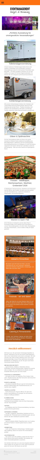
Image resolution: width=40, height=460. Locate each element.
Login (35, 451)
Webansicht (33, 452)
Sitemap (15, 451)
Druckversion (9, 451)
